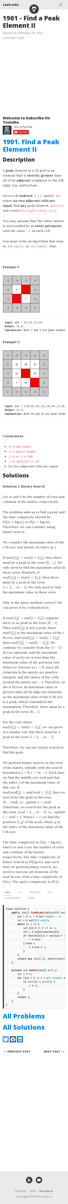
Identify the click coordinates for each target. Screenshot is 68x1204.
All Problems (24, 1016)
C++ (19, 892)
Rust (31, 898)
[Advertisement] (34, 76)
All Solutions (24, 1027)
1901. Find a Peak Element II (31, 145)
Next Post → (54, 1051)
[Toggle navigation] (60, 4)
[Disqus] (34, 1111)
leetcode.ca (46, 1191)
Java (7, 892)
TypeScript (12, 898)
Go (50, 892)
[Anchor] (40, 25)
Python (34, 892)
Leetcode (10, 4)
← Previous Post (17, 1051)
